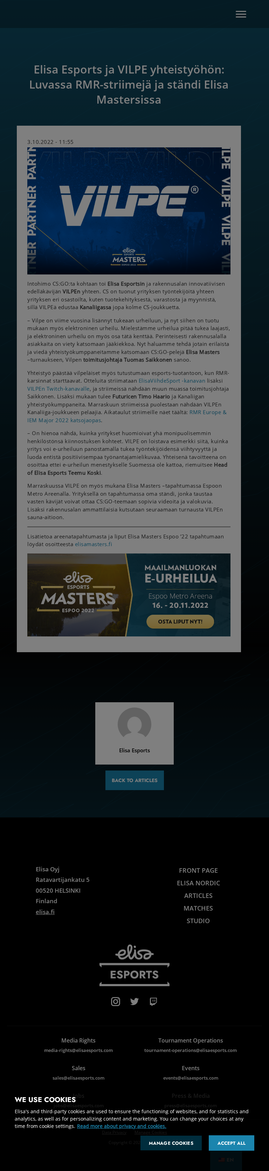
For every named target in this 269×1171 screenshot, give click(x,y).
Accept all (232, 1143)
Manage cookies (171, 1143)
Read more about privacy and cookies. (121, 1126)
